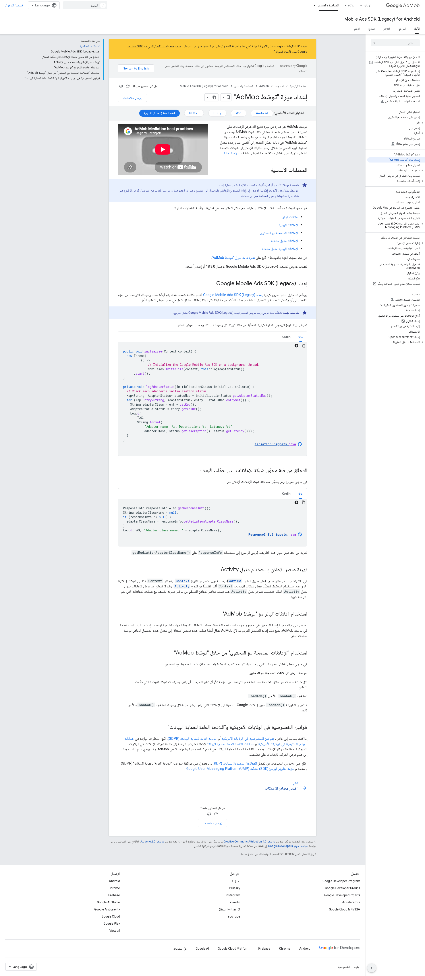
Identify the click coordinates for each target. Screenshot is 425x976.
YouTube (234, 916)
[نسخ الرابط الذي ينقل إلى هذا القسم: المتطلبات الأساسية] (266, 170)
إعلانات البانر (290, 217)
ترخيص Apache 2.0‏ (152, 841)
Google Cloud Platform (233, 948)
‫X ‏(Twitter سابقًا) (229, 909)
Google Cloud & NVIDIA (344, 909)
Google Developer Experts (342, 895)
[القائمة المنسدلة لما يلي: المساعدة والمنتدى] (313, 5)
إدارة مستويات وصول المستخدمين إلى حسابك (267, 196)
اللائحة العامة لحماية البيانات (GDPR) (192, 738)
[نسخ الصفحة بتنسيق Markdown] (214, 97)
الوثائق (367, 5)
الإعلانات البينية (288, 225)
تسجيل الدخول (14, 5)
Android (262, 113)
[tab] (300, 336)
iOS (238, 113)
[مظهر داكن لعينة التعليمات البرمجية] (296, 345)
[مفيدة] (127, 86)
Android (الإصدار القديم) (159, 113)
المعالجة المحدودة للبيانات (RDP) (235, 763)
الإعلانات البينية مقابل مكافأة (280, 249)
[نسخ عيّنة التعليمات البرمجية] (303, 345)
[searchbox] (395, 42)
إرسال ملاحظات (132, 98)
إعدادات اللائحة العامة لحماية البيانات (230, 744)
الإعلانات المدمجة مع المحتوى (279, 233)
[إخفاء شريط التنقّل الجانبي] (371, 968)
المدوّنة (236, 881)
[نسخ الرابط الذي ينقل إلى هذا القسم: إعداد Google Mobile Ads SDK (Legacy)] (211, 284)
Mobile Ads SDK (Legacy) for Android (382, 19)
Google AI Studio (108, 902)
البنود (357, 966)
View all (114, 930)
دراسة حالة (231, 153)
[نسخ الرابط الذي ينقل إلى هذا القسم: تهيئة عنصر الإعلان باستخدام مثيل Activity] (216, 570)
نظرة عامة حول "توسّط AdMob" (233, 258)
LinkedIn (234, 902)
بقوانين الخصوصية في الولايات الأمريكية (247, 738)
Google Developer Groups (342, 888)
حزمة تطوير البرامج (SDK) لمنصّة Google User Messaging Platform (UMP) (240, 769)
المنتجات (279, 86)
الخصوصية (344, 966)
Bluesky (234, 888)
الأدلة (417, 29)
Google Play (112, 923)
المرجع (402, 29)
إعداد (233, 295)
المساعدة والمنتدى (328, 5)
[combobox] (85, 5)
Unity (217, 113)
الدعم (357, 29)
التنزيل (386, 29)
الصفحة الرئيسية (298, 86)
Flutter (194, 113)
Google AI (202, 948)
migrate (175, 46)
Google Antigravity (107, 909)
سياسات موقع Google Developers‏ (288, 846)
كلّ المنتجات (180, 948)
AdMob (411, 5)
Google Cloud (111, 916)
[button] (396, 122)
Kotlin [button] (286, 337)
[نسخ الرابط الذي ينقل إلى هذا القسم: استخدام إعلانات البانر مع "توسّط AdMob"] (218, 614)
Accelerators (351, 902)
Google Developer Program (341, 881)
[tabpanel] (212, 399)
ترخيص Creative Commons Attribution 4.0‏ (249, 841)
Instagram (233, 895)
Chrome (114, 888)
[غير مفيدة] (121, 86)
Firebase (114, 895)
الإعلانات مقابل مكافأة (284, 241)
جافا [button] (300, 337)
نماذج (351, 5)
